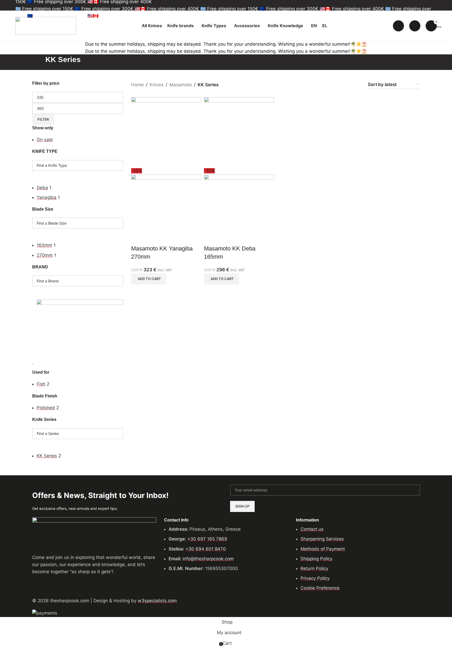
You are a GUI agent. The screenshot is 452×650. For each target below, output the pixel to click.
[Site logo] (45, 25)
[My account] (415, 26)
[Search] (398, 26)
